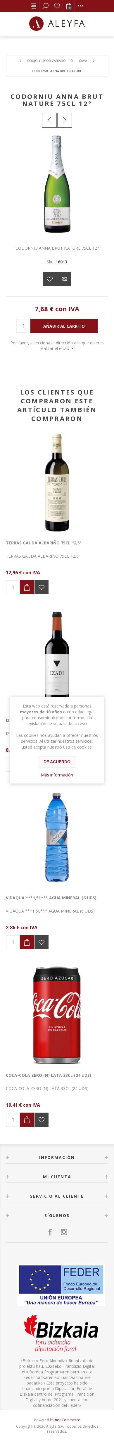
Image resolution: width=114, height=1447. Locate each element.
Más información (57, 775)
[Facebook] (50, 1232)
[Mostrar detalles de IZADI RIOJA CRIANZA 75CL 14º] (57, 660)
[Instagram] (64, 1232)
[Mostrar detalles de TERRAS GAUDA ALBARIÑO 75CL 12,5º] (57, 482)
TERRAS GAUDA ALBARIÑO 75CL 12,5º (44, 543)
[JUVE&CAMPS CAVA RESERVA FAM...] (49, 120)
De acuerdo (57, 761)
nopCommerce (67, 1419)
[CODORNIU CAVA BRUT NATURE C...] (64, 120)
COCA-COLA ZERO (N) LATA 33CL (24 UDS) (48, 1075)
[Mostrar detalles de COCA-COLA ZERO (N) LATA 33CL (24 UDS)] (57, 1015)
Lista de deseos (57, 6)
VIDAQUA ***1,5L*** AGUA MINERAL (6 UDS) (51, 898)
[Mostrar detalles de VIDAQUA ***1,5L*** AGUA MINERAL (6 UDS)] (57, 837)
